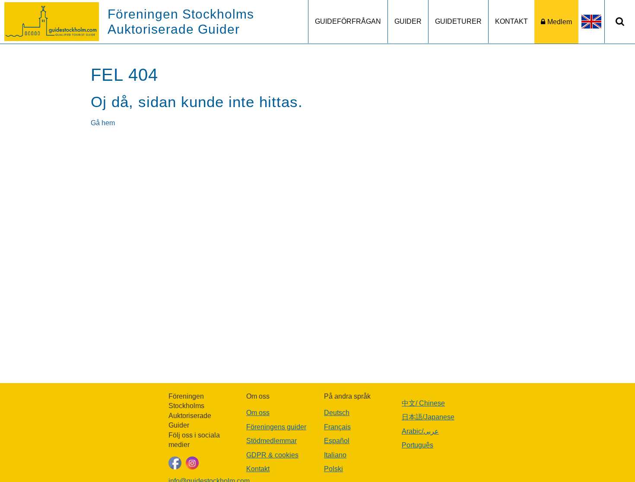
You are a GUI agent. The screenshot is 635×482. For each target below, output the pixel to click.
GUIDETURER (458, 21)
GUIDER (408, 21)
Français (337, 427)
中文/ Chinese (423, 403)
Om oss (258, 412)
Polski (333, 468)
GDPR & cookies (272, 455)
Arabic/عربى (420, 431)
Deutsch (336, 412)
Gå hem (103, 123)
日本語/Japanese (428, 417)
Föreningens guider (276, 427)
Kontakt (258, 468)
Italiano (335, 455)
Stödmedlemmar (271, 440)
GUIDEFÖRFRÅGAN (348, 21)
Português (417, 445)
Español (336, 440)
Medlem (559, 21)
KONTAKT (511, 21)
